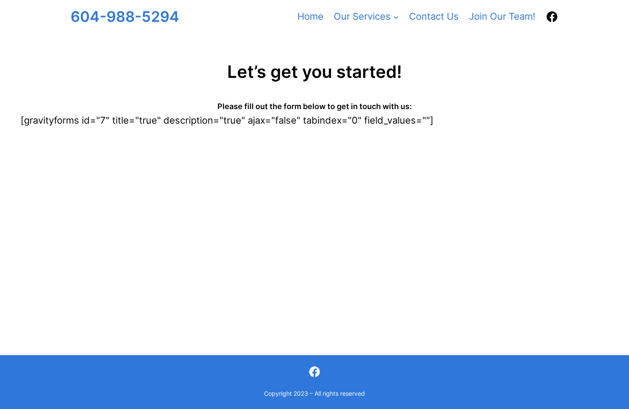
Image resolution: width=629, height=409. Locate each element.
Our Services (362, 16)
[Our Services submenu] (396, 16)
